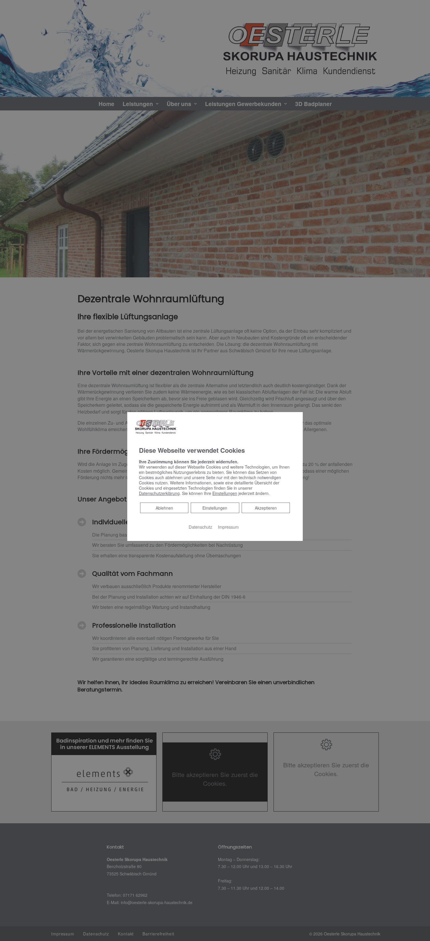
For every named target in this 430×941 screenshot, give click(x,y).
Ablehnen (164, 507)
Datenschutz (200, 526)
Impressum (228, 526)
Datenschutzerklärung (159, 493)
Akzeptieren (266, 507)
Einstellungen (214, 507)
